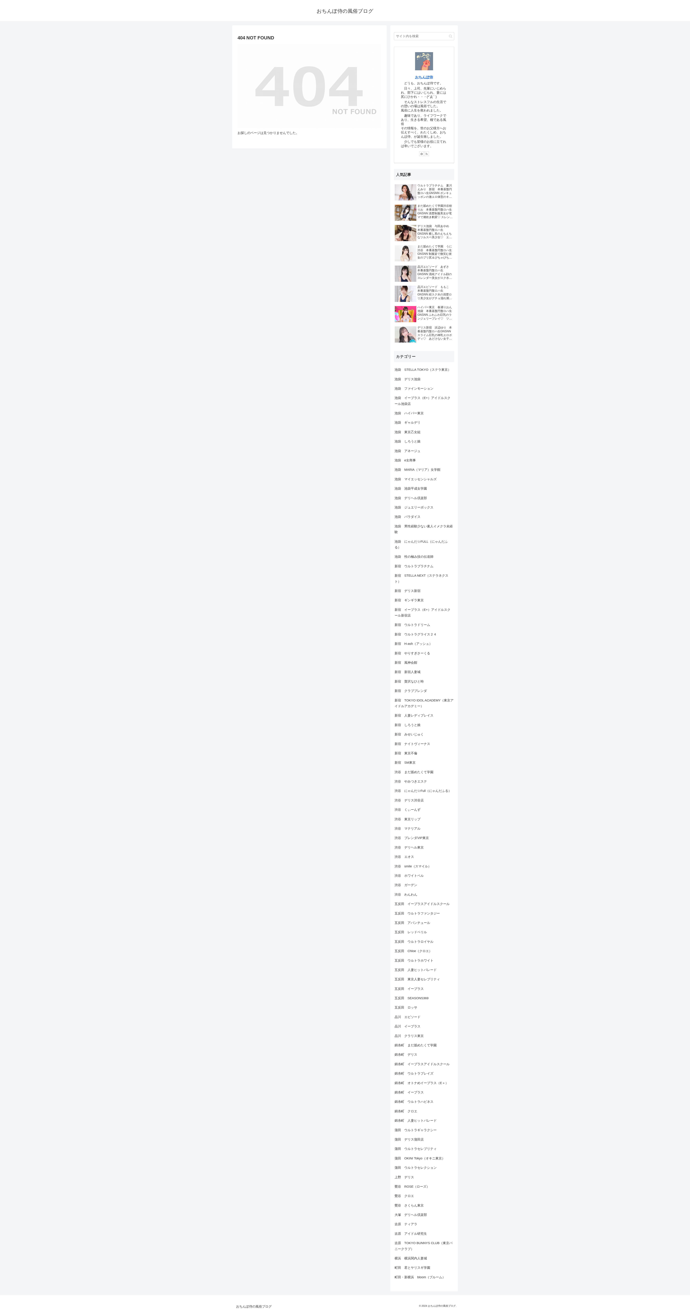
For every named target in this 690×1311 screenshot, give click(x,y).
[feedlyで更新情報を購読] (421, 153)
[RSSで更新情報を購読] (426, 153)
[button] (450, 36)
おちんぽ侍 (424, 77)
